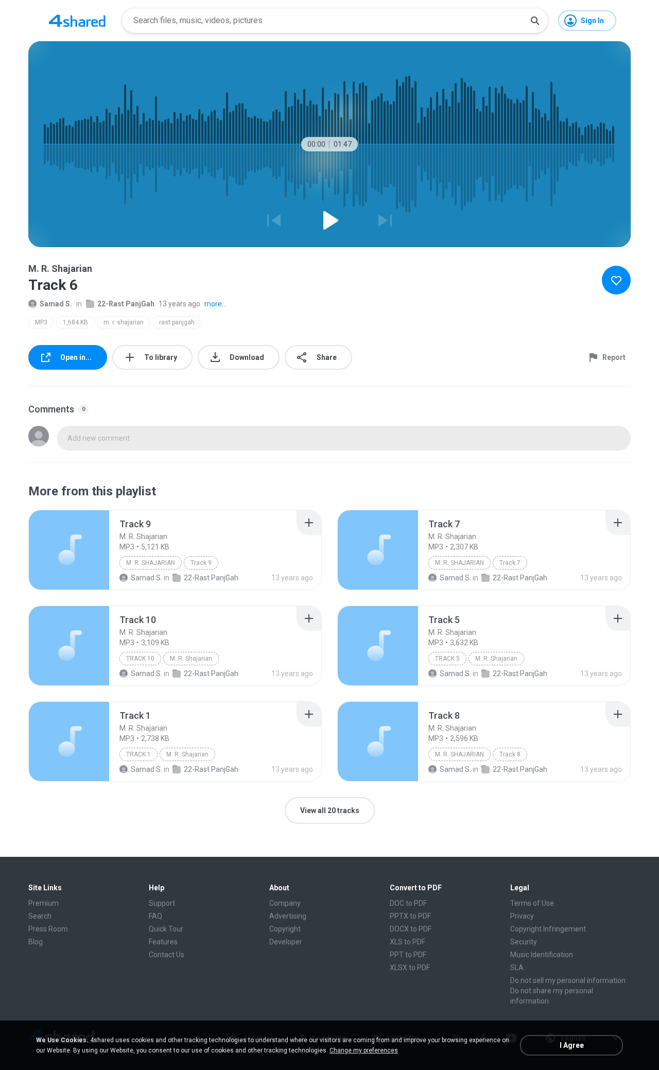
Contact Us (166, 955)
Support (162, 903)
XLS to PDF (407, 942)
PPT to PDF (408, 955)
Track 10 (140, 658)
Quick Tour (166, 929)
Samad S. (56, 304)
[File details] (69, 550)
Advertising (287, 916)
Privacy (522, 916)
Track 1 (138, 754)
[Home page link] (77, 20)
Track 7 (510, 562)
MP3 (41, 322)
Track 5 (447, 658)
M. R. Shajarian (150, 562)
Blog (35, 942)
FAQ (155, 916)
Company (285, 903)
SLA (517, 967)
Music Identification (541, 955)
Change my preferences (364, 1050)
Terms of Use (532, 903)
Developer (285, 942)
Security (523, 942)
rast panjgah (177, 322)
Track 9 (201, 562)
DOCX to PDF (410, 929)
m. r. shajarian (123, 322)
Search (39, 916)
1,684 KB (75, 322)
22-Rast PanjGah (125, 304)
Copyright (285, 929)
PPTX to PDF (410, 916)
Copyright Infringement (548, 929)
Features (163, 942)
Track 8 (510, 754)
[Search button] (535, 20)
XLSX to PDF (410, 967)
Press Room (48, 929)
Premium (43, 903)
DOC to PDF (408, 903)
